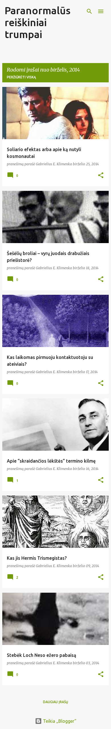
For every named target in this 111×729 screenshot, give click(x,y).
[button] (100, 175)
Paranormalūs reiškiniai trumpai (38, 22)
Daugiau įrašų (55, 702)
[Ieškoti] (89, 11)
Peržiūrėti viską (21, 77)
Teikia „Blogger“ (59, 721)
